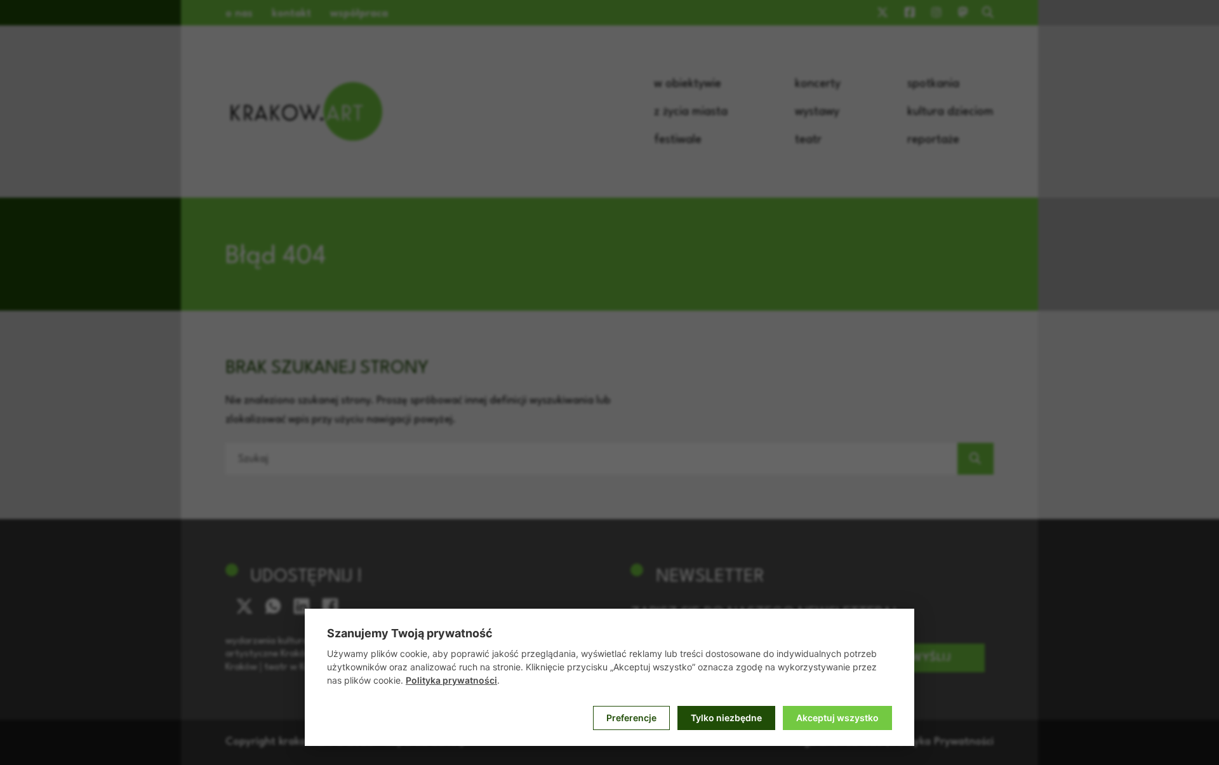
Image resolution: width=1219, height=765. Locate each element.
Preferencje (631, 717)
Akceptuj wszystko (837, 717)
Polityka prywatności (451, 680)
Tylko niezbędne (726, 717)
